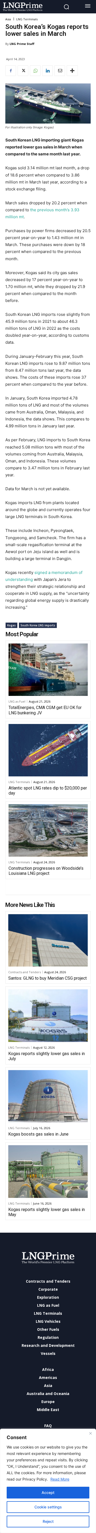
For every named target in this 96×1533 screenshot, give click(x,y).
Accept (48, 1492)
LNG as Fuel (17, 701)
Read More (59, 1479)
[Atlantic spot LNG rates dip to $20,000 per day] (48, 750)
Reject (48, 1521)
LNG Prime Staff (22, 44)
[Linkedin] (47, 70)
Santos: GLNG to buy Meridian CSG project (47, 978)
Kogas (11, 625)
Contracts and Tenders (24, 972)
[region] (48, 1481)
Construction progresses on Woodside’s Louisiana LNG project (46, 871)
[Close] (90, 1433)
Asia (8, 19)
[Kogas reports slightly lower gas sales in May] (48, 1171)
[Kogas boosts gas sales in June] (48, 1096)
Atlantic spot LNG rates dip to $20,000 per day (48, 790)
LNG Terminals (27, 19)
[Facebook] (10, 70)
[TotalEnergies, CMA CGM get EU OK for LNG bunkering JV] (48, 669)
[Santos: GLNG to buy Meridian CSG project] (48, 940)
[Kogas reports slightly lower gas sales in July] (48, 1015)
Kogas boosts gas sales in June (38, 1134)
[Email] (59, 70)
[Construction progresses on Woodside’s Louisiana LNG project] (48, 830)
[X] (23, 70)
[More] (72, 70)
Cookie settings (48, 1507)
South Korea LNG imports (38, 625)
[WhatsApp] (35, 70)
